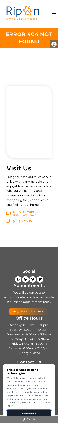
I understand (29, 413)
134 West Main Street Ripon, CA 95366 (28, 213)
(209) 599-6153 (23, 221)
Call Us (30, 419)
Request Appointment (29, 311)
